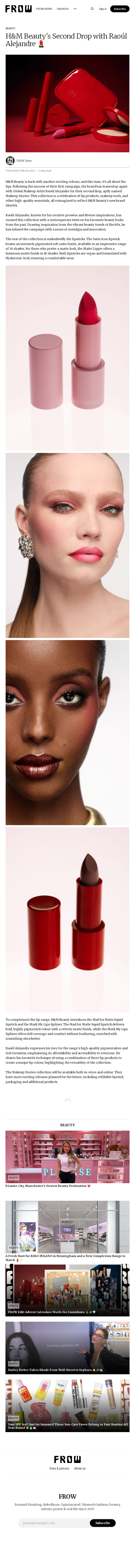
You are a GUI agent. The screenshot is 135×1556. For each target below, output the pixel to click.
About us (80, 1468)
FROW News (44, 8)
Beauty (10, 28)
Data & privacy (59, 1468)
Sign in (103, 8)
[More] (75, 9)
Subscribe (120, 8)
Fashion (62, 8)
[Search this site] (92, 9)
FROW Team (24, 160)
